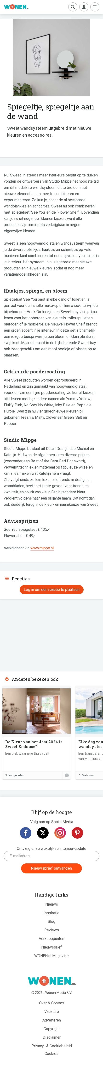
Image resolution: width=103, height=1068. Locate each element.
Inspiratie (51, 913)
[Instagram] (60, 833)
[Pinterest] (77, 833)
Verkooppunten (51, 938)
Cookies (51, 1053)
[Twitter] (43, 833)
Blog (51, 921)
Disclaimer (52, 1037)
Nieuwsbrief (51, 947)
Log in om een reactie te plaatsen (52, 589)
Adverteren (51, 1020)
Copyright (52, 1029)
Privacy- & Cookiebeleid (51, 1046)
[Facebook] (25, 833)
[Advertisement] (36, 634)
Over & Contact (51, 1003)
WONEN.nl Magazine (51, 956)
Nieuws (51, 904)
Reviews (51, 930)
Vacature (51, 1011)
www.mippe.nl (42, 548)
